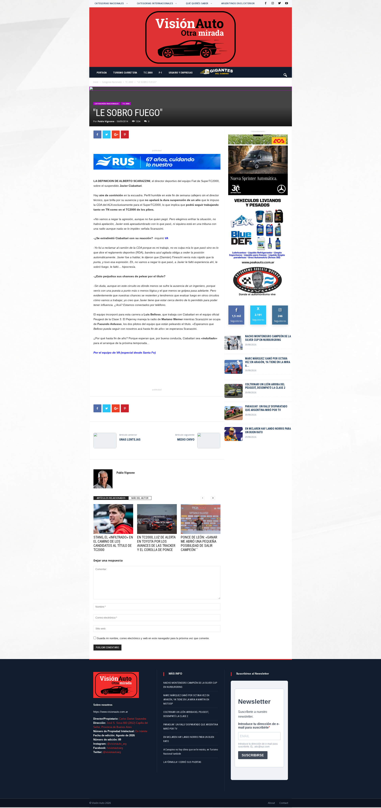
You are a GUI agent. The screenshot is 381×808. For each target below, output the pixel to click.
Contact (283, 803)
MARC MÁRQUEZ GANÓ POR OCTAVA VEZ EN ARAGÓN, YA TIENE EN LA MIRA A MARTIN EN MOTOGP (186, 699)
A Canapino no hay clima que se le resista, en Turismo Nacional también (190, 751)
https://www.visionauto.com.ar (110, 711)
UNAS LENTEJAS (129, 439)
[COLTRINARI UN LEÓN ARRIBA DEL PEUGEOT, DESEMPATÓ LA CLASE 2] (233, 391)
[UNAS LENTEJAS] (104, 440)
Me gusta (236, 306)
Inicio (95, 82)
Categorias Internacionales (155, 3)
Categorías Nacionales (112, 82)
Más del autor (139, 498)
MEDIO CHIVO (185, 439)
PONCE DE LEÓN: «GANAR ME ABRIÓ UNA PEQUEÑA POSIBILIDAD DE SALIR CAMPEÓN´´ (199, 543)
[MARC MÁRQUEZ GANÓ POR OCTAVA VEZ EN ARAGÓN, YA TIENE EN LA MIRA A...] (233, 367)
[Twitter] (279, 3)
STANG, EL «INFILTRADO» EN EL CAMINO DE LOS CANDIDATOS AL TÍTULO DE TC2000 (113, 543)
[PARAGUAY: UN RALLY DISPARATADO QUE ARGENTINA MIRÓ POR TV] (233, 413)
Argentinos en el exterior (238, 3)
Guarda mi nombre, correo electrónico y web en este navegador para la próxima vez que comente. (153, 638)
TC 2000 (147, 72)
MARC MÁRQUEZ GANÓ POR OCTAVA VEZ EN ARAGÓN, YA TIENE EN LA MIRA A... (267, 362)
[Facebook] (265, 3)
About (271, 803)
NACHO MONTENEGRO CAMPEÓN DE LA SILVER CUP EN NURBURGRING (268, 338)
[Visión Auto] (190, 37)
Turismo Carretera (125, 72)
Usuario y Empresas (180, 72)
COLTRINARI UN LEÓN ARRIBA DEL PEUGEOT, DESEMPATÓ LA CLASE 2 (265, 386)
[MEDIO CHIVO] (208, 440)
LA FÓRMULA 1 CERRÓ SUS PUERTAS (182, 762)
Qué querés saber (197, 3)
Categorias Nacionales (109, 3)
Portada (102, 72)
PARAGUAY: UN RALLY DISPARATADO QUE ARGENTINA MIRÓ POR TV (266, 408)
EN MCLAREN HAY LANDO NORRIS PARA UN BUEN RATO (268, 430)
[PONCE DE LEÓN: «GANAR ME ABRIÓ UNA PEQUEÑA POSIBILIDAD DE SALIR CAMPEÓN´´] (200, 519)
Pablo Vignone (106, 121)
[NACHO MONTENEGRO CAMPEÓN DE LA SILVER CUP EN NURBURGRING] (233, 343)
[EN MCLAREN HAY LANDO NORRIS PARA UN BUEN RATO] (233, 434)
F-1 (160, 72)
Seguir (280, 306)
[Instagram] (272, 3)
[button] (285, 73)
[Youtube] (286, 3)
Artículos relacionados (111, 498)
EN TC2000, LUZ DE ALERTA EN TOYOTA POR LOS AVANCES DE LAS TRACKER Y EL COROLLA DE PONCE (156, 543)
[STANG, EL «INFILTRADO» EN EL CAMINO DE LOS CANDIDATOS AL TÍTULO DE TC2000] (113, 519)
